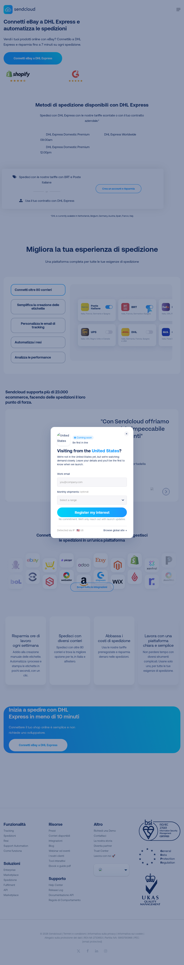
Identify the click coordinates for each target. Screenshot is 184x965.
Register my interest (92, 512)
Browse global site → (115, 530)
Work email (63, 473)
